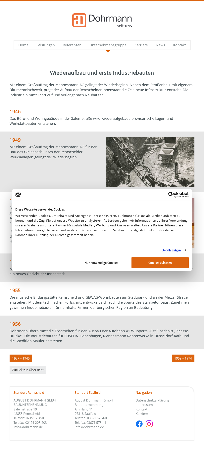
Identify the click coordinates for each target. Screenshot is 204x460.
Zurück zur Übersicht (28, 370)
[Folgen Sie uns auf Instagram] (149, 423)
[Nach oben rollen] (194, 450)
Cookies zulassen (160, 262)
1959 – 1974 (183, 358)
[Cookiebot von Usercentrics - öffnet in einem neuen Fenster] (171, 195)
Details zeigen (171, 250)
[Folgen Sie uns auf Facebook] (141, 423)
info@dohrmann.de (28, 427)
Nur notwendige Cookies (101, 262)
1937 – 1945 (21, 358)
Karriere (142, 413)
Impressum (144, 404)
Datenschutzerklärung (152, 400)
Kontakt (141, 409)
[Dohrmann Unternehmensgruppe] (102, 20)
